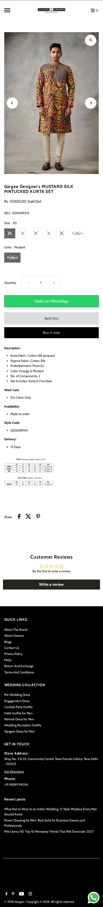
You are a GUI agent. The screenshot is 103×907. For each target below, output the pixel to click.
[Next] (90, 103)
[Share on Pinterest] (38, 517)
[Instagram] (29, 894)
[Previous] (12, 103)
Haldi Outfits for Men (18, 713)
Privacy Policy (13, 654)
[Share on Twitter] (28, 517)
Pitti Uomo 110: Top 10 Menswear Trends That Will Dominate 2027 (49, 831)
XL (62, 233)
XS (10, 233)
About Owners (14, 635)
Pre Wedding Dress (17, 695)
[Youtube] (21, 894)
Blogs (8, 642)
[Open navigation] (19, 10)
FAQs (8, 660)
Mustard (12, 257)
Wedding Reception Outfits (22, 725)
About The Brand (15, 629)
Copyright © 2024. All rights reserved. (50, 902)
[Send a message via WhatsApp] (93, 898)
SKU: (7, 213)
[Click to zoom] (90, 40)
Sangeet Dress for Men (19, 731)
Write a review (51, 584)
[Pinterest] (12, 894)
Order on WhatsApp (51, 301)
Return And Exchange (19, 666)
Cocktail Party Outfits (18, 707)
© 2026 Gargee (14, 902)
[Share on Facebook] (19, 517)
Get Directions (14, 771)
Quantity (10, 283)
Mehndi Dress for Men (19, 719)
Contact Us (11, 648)
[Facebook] (6, 894)
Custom (77, 233)
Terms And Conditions (19, 672)
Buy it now (51, 332)
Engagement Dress (17, 701)
